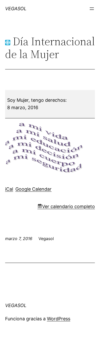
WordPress (58, 318)
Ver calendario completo (68, 206)
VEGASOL (15, 8)
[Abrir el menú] (92, 9)
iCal (9, 189)
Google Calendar (33, 189)
